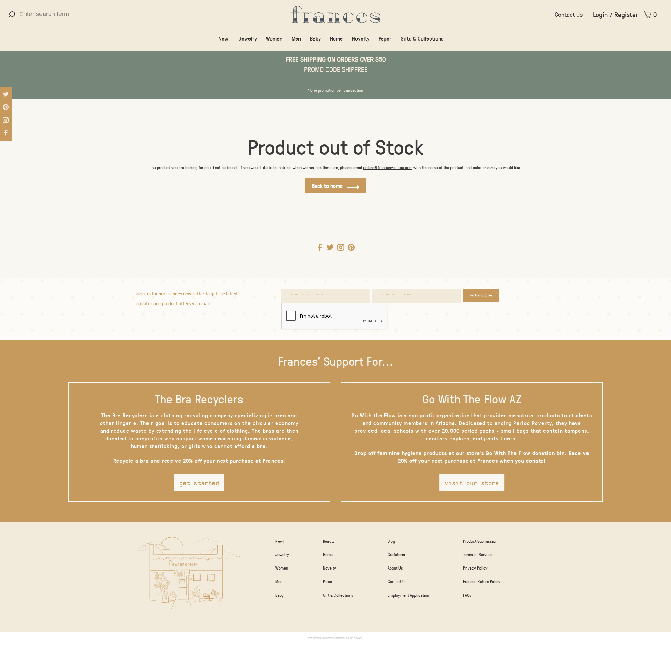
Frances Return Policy (481, 581)
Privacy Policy (475, 568)
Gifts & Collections (422, 38)
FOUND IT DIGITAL (355, 638)
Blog (391, 541)
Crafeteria (396, 554)
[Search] (13, 14)
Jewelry (248, 38)
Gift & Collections (338, 595)
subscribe (481, 295)
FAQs (467, 595)
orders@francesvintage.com (387, 167)
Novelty (360, 38)
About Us (395, 568)
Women (274, 38)
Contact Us (569, 14)
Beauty (329, 541)
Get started (199, 482)
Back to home (327, 185)
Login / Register (615, 14)
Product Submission (480, 541)
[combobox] (61, 14)
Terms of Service (477, 554)
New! (224, 38)
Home (336, 38)
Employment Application (408, 595)
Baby (315, 38)
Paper (384, 38)
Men (296, 38)
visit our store (472, 482)
